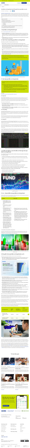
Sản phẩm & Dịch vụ (3, 425)
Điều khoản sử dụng (3, 446)
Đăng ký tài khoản (5, 405)
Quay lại (3, 6)
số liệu (8, 305)
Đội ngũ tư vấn (3, 430)
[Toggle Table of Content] (21, 19)
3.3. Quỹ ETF (4, 24)
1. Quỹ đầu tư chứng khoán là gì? (6, 20)
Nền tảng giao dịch (3, 431)
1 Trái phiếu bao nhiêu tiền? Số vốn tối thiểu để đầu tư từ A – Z (8, 385)
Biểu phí (21, 426)
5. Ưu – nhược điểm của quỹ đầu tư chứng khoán (8, 26)
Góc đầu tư (21, 431)
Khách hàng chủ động (14, 431)
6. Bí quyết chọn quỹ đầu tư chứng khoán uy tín (8, 27)
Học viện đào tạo (3, 426)
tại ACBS (9, 344)
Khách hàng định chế (13, 426)
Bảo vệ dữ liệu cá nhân (10, 446)
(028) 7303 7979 (4, 436)
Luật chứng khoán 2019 (6, 31)
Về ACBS (21, 425)
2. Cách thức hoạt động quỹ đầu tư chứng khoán (8, 21)
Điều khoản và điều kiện (17, 446)
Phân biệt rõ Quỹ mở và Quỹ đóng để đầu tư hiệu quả (9, 94)
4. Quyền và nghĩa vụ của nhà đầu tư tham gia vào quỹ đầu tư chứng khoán (12, 25)
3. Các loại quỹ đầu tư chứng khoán (6, 22)
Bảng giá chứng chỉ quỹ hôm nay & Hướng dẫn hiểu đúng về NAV (22, 368)
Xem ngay (2, 389)
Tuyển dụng (21, 430)
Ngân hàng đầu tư (13, 425)
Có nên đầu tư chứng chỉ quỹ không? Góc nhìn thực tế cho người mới (8, 368)
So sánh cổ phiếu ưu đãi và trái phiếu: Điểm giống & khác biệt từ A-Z (21, 385)
